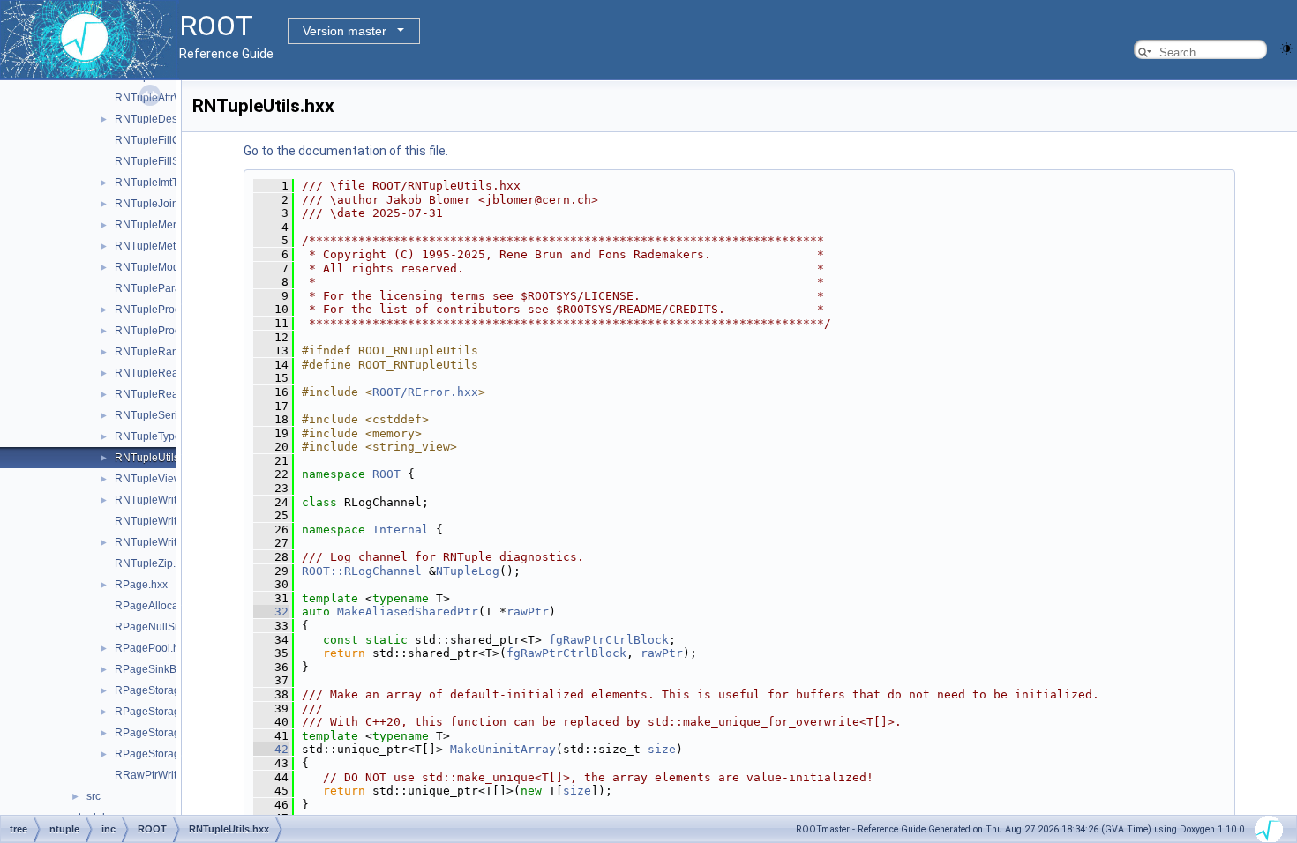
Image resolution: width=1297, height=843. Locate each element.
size (662, 749)
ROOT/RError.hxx (425, 392)
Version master (344, 31)
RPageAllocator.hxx (162, 606)
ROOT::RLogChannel (362, 571)
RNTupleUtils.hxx (157, 457)
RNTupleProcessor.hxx (170, 309)
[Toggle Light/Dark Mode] (1286, 47)
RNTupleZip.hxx (153, 563)
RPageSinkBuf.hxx (160, 669)
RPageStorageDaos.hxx (173, 711)
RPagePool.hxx (152, 648)
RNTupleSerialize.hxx (167, 415)
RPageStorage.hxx (160, 690)
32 (271, 611)
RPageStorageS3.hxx (167, 754)
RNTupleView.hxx (157, 479)
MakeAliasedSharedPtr (407, 611)
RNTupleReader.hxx (164, 373)
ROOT (386, 474)
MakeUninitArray (503, 749)
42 (271, 749)
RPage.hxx (141, 584)
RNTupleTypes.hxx (160, 436)
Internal (400, 529)
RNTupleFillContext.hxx (172, 140)
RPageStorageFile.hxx (169, 733)
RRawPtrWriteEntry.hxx (170, 775)
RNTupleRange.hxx (162, 352)
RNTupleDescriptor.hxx (170, 119)
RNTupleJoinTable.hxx (169, 204)
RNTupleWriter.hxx (160, 542)
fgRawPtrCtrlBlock (609, 639)
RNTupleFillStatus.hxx (168, 161)
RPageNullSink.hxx (161, 627)
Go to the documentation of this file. (346, 151)
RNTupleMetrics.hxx (163, 246)
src (93, 796)
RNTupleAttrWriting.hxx (171, 98)
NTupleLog (467, 571)
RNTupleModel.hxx (161, 267)
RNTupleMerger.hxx (163, 225)
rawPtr (527, 611)
